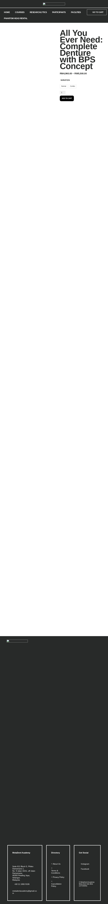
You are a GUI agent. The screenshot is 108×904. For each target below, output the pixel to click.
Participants (59, 12)
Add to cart (67, 98)
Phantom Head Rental (16, 18)
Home (7, 12)
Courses (19, 12)
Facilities (76, 12)
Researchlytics (38, 12)
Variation (65, 80)
